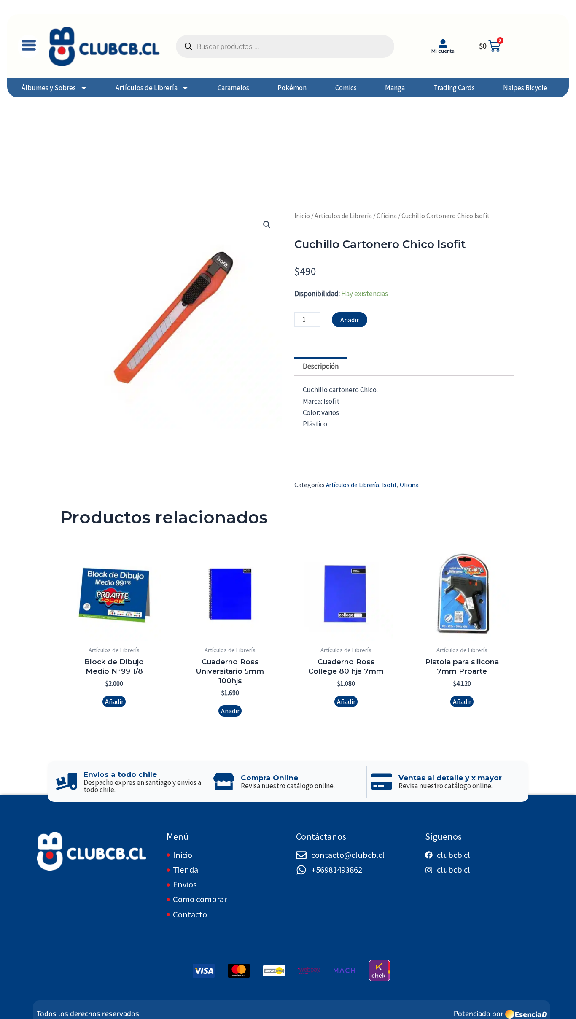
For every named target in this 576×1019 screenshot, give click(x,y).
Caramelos (233, 87)
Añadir (349, 319)
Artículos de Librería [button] (147, 87)
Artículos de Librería (343, 216)
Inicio (302, 216)
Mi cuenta (443, 51)
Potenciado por (478, 1013)
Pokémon (292, 87)
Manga (395, 87)
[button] (28, 46)
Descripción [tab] (321, 366)
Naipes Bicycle (525, 87)
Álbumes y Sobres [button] (49, 87)
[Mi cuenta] (443, 43)
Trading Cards (454, 87)
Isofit (389, 485)
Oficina (387, 216)
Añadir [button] (114, 701)
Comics (346, 87)
